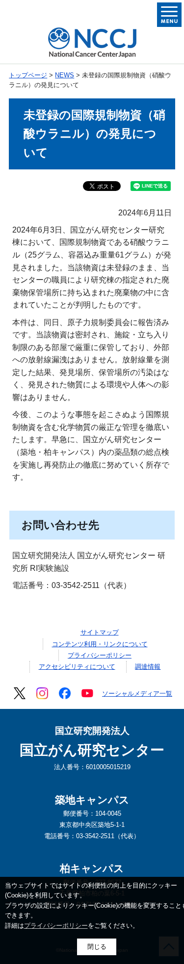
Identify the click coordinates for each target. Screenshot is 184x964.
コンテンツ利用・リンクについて (100, 644)
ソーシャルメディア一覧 (137, 693)
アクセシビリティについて (77, 666)
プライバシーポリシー (99, 655)
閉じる (96, 946)
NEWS (64, 75)
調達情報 (147, 666)
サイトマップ (99, 632)
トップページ (28, 75)
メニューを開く (169, 14)
